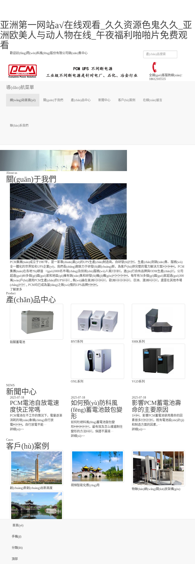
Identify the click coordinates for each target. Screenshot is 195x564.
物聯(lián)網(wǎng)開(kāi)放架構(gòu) (156, 489)
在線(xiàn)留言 (152, 100)
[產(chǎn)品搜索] (183, 56)
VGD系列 (138, 381)
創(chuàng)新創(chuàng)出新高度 (31, 488)
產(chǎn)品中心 (81, 100)
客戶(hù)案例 (126, 100)
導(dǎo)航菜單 (20, 87)
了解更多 (16, 289)
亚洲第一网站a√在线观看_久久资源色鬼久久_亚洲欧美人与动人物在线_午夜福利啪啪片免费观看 (96, 35)
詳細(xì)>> (17, 429)
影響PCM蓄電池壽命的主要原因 (156, 406)
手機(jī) (16, 536)
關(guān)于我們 (53, 100)
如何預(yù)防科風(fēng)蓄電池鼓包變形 (96, 410)
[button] (53, 112)
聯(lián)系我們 (19, 125)
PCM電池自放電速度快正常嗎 (34, 406)
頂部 (15, 559)
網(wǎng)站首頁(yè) (23, 100)
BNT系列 (77, 341)
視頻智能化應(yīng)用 (85, 485)
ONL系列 (77, 381)
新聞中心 (104, 100)
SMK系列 (138, 341)
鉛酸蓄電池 (17, 342)
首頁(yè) (17, 525)
